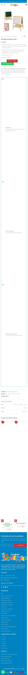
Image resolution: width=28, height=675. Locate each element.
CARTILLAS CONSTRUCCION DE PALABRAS (7, 525)
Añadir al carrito (12, 60)
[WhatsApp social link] (8, 396)
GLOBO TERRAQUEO (20, 523)
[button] (2, 520)
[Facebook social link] (2, 587)
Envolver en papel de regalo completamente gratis (14, 68)
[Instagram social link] (3, 587)
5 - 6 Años (13, 393)
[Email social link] (7, 396)
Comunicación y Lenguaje (11, 36)
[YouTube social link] (5, 587)
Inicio (2, 36)
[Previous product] (23, 36)
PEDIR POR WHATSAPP (7, 63)
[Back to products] (24, 36)
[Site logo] (14, 4)
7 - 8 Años (18, 393)
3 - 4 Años (8, 393)
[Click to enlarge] (3, 31)
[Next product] (26, 36)
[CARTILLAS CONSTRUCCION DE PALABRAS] (7, 471)
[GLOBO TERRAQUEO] (20, 471)
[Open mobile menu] (1, 4)
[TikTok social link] (7, 587)
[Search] (4, 4)
